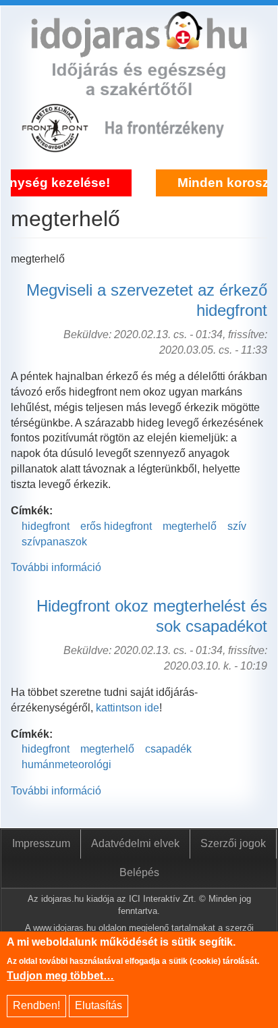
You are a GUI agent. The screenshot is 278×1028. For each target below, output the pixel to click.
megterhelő (190, 526)
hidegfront (46, 526)
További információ (56, 567)
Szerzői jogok (233, 843)
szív (236, 526)
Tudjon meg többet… (60, 975)
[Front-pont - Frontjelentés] (174, 145)
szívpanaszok (54, 541)
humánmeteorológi (66, 764)
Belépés (139, 872)
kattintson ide (127, 707)
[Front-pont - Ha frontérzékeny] (56, 145)
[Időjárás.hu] (139, 49)
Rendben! (36, 1005)
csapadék (168, 749)
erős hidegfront (116, 526)
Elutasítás (98, 1005)
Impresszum (41, 843)
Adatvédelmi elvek (135, 843)
